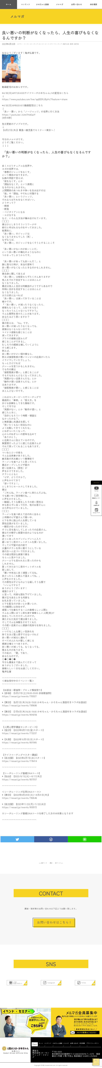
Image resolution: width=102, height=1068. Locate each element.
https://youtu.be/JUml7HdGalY (18, 114)
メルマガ (59, 4)
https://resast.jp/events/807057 (19, 779)
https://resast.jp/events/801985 (19, 742)
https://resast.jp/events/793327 (19, 696)
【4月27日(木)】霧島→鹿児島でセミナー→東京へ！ (28, 130)
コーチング (34, 44)
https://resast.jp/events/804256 (19, 714)
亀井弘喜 (66, 44)
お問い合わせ (76, 4)
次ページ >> (59, 863)
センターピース (44, 44)
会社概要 (93, 4)
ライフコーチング (56, 44)
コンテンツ (25, 4)
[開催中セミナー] (96, 496)
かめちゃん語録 (42, 4)
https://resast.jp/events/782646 (19, 797)
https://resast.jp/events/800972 (19, 807)
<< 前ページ (43, 863)
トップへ (96, 1063)
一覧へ (51, 863)
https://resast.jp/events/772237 (19, 733)
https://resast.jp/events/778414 (19, 761)
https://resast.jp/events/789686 (19, 705)
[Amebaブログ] (96, 510)
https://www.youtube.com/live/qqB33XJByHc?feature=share (34, 99)
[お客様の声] (96, 503)
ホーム (8, 4)
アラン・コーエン (24, 44)
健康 (71, 44)
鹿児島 (77, 44)
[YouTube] (96, 488)
